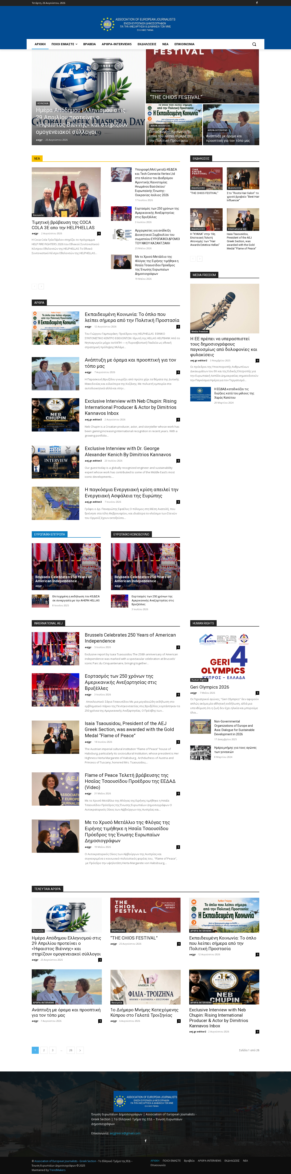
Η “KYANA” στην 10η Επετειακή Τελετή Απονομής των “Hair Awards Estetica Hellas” (205, 239)
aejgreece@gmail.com (125, 1133)
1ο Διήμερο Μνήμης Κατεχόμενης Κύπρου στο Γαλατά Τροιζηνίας (144, 1012)
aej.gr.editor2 (93, 419)
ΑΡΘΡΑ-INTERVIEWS (160, 126)
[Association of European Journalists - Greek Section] (138, 24)
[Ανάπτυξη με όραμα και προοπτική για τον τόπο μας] (231, 124)
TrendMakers (57, 1170)
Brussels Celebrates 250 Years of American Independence (63, 579)
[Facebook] (256, 3)
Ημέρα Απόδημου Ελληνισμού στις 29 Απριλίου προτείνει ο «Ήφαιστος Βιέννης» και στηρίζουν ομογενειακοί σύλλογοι (66, 946)
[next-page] (41, 286)
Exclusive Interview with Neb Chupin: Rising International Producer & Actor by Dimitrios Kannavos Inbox (131, 407)
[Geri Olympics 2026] (224, 657)
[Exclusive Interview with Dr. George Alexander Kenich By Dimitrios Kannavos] (55, 462)
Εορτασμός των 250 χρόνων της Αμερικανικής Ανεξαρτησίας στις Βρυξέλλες (157, 213)
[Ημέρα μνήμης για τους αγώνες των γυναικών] (200, 753)
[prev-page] (34, 286)
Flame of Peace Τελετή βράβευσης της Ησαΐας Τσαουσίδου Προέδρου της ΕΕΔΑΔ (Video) (130, 781)
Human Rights (199, 679)
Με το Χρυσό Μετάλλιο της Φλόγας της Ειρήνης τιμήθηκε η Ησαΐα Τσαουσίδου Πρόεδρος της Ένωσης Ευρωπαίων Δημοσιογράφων (157, 265)
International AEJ (237, 228)
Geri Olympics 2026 (209, 687)
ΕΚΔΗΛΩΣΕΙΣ (158, 91)
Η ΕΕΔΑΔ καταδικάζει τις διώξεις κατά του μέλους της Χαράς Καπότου (234, 393)
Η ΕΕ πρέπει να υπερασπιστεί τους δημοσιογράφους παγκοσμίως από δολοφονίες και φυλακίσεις (223, 346)
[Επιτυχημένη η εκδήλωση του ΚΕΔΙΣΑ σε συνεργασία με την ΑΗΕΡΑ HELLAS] (40, 601)
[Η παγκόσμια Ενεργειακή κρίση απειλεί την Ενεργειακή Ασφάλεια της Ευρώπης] (55, 503)
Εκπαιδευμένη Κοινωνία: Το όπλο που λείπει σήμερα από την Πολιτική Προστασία (222, 943)
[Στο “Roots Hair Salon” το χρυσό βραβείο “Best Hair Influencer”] (243, 178)
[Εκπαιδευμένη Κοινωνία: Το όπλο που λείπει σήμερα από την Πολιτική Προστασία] (174, 124)
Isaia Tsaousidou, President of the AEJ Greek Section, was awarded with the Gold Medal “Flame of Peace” (241, 241)
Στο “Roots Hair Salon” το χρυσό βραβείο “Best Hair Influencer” (243, 196)
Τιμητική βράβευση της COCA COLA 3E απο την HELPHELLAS (63, 225)
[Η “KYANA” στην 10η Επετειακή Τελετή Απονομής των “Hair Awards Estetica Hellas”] (206, 219)
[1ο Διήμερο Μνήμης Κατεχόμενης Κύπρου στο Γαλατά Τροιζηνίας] (145, 987)
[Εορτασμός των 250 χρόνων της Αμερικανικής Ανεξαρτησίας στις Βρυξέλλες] (121, 213)
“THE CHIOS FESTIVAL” (204, 193)
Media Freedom (200, 331)
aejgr (35, 233)
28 (70, 1050)
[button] (254, 44)
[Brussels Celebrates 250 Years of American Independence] (66, 566)
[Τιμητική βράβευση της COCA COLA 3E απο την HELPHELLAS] (66, 192)
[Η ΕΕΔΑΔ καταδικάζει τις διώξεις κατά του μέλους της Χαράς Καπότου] (200, 394)
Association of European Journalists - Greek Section (66, 1161)
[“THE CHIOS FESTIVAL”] (202, 76)
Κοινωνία (42, 103)
